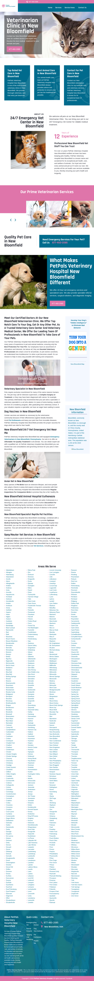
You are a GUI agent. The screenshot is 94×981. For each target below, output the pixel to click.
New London (53, 749)
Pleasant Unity (54, 871)
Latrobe (30, 865)
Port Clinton (53, 885)
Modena (52, 681)
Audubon (9, 621)
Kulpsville (31, 834)
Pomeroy (52, 880)
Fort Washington (33, 628)
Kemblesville (32, 807)
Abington (9, 572)
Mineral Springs (54, 676)
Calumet (9, 725)
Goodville (31, 685)
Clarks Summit (11, 767)
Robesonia (74, 608)
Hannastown (32, 716)
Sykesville (74, 736)
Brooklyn (9, 710)
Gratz (29, 703)
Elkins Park (31, 570)
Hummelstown (32, 769)
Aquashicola (10, 594)
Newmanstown (54, 769)
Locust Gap (53, 585)
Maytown (52, 641)
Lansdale (31, 858)
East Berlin (9, 885)
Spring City (74, 694)
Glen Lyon (31, 665)
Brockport (9, 696)
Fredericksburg (33, 634)
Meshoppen (53, 659)
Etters (30, 588)
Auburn (8, 619)
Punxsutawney (54, 893)
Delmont (9, 840)
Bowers (8, 681)
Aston (8, 614)
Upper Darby (75, 780)
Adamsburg (10, 574)
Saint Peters (75, 630)
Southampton (75, 690)
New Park (52, 758)
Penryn (51, 849)
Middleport (52, 661)
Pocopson (52, 878)
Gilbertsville (32, 659)
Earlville (8, 882)
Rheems (74, 594)
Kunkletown (32, 836)
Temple (73, 745)
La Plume (31, 838)
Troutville (74, 767)
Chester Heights (11, 754)
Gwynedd (31, 707)
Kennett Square (33, 809)
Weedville (74, 820)
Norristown (53, 778)
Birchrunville (10, 663)
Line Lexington (54, 572)
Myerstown (53, 718)
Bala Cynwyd (10, 628)
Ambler (8, 585)
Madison (52, 605)
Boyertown (9, 685)
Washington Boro (76, 809)
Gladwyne (31, 663)
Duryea (8, 880)
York (72, 880)
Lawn (29, 871)
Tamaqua (74, 741)
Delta (8, 842)
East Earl (9, 887)
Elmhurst (31, 574)
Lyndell (51, 601)
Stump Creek (75, 718)
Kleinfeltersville (33, 825)
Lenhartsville (32, 889)
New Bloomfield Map (77, 364)
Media (51, 652)
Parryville (52, 836)
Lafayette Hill (32, 840)
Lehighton (31, 885)
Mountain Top (53, 712)
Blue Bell (9, 674)
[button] (11, 220)
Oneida (51, 807)
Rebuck (73, 579)
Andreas (9, 588)
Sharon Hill (75, 652)
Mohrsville (52, 685)
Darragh (8, 831)
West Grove (75, 831)
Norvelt (51, 783)
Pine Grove (53, 862)
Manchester (53, 621)
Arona (8, 608)
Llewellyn (52, 583)
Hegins (30, 743)
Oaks (51, 794)
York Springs (75, 887)
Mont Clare (53, 687)
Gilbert (30, 654)
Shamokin (74, 650)
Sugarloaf (74, 721)
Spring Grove (75, 698)
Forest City (31, 625)
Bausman (9, 636)
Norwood (52, 785)
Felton (30, 608)
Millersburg (53, 667)
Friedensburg (32, 639)
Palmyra (52, 825)
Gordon (30, 687)
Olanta (51, 796)
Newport (52, 772)
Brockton (9, 698)
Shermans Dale (76, 663)
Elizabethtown (10, 900)
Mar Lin (51, 628)
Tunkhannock (75, 769)
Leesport (31, 882)
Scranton (74, 643)
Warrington (74, 807)
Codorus (9, 783)
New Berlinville (54, 734)
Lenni (29, 891)
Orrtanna (52, 816)
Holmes (30, 754)
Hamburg (31, 714)
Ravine (73, 572)
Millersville (52, 672)
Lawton (30, 873)
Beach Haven (10, 639)
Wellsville (74, 823)
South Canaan (76, 683)
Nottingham (53, 787)
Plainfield (52, 869)
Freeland (31, 636)
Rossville (74, 616)
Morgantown (53, 696)
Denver (8, 845)
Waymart (74, 814)
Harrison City (32, 729)
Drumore (9, 871)
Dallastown (9, 820)
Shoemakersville (76, 667)
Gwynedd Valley (33, 710)
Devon (8, 849)
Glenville (31, 683)
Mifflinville (52, 665)
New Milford (53, 752)
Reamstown (75, 577)
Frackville (31, 630)
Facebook (69, 978)
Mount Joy (52, 707)
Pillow (51, 858)
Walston (73, 800)
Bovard (8, 679)
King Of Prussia (33, 816)
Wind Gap (74, 858)
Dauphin (9, 834)
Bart (7, 632)
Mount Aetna (53, 701)
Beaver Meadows (11, 641)
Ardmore (9, 599)
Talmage (74, 738)
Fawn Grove (32, 603)
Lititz (51, 577)
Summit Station (76, 727)
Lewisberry (31, 898)
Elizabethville (10, 902)
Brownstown (10, 716)
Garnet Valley (32, 645)
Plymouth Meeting (55, 876)
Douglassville (10, 858)
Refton (73, 583)
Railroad (52, 902)
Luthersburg (53, 594)
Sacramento (75, 621)
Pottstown (52, 887)
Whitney (74, 845)
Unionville (74, 776)
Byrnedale (9, 723)
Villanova (74, 787)
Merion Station (54, 656)
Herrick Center (32, 747)
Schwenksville (76, 639)
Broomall (9, 714)
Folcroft (30, 616)
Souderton (74, 681)
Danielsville (10, 827)
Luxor (51, 597)
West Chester (75, 829)
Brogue (8, 705)
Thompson (74, 752)
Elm (29, 572)
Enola (30, 581)
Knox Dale (31, 829)
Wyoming (74, 878)
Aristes (8, 603)
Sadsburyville (75, 623)
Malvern (52, 616)
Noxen (51, 789)
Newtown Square (55, 774)
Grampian (31, 694)
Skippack (74, 674)
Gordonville (31, 690)
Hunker (30, 772)
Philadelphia (53, 854)
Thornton (74, 756)
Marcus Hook (53, 630)
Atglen (8, 616)
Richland (74, 599)
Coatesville (9, 778)
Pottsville (52, 889)
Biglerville (9, 661)
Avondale (9, 623)
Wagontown (75, 791)
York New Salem (76, 885)
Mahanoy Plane (54, 612)
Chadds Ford (10, 743)
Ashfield (8, 610)
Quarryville (53, 898)
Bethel (8, 656)
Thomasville (75, 749)
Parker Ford (53, 831)
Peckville (52, 842)
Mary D (51, 636)
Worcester (74, 869)
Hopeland (31, 763)
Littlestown (52, 579)
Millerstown (53, 670)
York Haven (75, 882)
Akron (8, 581)
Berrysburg (9, 650)
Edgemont (9, 896)
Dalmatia (9, 823)
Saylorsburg (75, 632)
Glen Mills (31, 667)
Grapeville (31, 701)
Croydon (9, 809)
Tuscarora (74, 772)
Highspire (31, 752)
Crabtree (9, 800)
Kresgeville (31, 831)
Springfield (74, 705)
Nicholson (52, 776)
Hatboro (30, 732)
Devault (8, 847)
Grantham (31, 696)
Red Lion (74, 581)
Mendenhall (53, 654)
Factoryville (31, 594)
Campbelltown (11, 729)
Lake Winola (32, 845)
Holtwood (31, 756)
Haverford (31, 736)
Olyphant (52, 805)
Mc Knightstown (54, 643)
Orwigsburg (53, 818)
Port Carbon (53, 882)
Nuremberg (53, 791)
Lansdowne (31, 860)
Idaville (30, 778)
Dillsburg (9, 851)
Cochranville (10, 780)
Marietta (52, 632)
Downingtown (10, 862)
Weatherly (74, 818)
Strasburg (74, 714)
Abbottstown (10, 570)
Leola (29, 896)
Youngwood (75, 891)
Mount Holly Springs (56, 705)
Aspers (8, 612)
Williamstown (75, 851)
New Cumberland (55, 741)
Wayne (73, 816)
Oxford (51, 820)
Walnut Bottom (76, 796)
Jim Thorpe (31, 796)
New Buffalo (53, 738)
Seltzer (73, 645)
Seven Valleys (76, 647)
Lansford (31, 862)
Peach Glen (53, 840)
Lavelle (30, 869)
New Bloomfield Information (77, 411)
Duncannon (10, 878)
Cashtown (9, 736)
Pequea (52, 851)
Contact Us (82, 7)
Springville (74, 707)
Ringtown (74, 605)
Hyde (29, 776)
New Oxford (53, 756)
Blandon (9, 670)
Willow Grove (75, 854)
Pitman (51, 865)
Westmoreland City (77, 836)
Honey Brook (32, 758)
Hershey (30, 749)
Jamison (30, 785)
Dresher (8, 865)
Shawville (74, 656)
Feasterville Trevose (34, 605)
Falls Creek (31, 601)
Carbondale (10, 732)
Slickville (74, 676)
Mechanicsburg (54, 650)
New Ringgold (54, 765)
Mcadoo (52, 647)
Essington (31, 585)
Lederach (31, 880)
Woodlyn (74, 867)
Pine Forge (53, 860)
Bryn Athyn (9, 718)
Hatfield (30, 734)
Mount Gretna (53, 703)
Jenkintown (31, 789)
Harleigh (30, 723)
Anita (7, 590)
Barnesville (9, 630)
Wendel (73, 825)
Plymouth (52, 873)
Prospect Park (54, 891)
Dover (8, 860)
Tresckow (74, 765)
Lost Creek (53, 590)
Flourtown (31, 614)
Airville (8, 579)
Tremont (74, 763)
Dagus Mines (10, 818)
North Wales (53, 780)
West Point (74, 834)
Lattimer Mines (32, 867)
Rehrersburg (75, 585)
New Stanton (53, 767)
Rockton (74, 612)
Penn (51, 847)
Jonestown (31, 798)
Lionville (52, 574)
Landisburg (31, 854)
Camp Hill (9, 727)
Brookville (9, 712)
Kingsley (31, 818)
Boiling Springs (11, 676)
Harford (30, 721)
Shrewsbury (75, 670)
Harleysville (32, 725)
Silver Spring (75, 672)
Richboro (74, 597)
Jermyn (30, 791)
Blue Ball (9, 672)
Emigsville (31, 579)
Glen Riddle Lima (33, 672)
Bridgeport (9, 694)
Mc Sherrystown (54, 645)
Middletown (53, 663)
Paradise (52, 829)
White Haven (75, 842)
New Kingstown (54, 747)
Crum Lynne (10, 811)
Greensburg (32, 705)
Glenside (31, 681)
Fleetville (31, 610)
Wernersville (75, 827)
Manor (51, 625)
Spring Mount (75, 703)
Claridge (9, 765)
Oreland (52, 814)
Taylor (73, 743)
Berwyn (8, 654)
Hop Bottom (32, 760)
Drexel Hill (9, 867)
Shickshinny (75, 665)
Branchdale (10, 687)
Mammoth (52, 619)
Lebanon (31, 876)
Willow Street (75, 856)
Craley (8, 803)
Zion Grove (74, 896)
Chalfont (9, 745)
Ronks (73, 614)
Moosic (51, 694)
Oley (51, 800)
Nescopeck (53, 727)
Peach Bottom (54, 838)
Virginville (74, 789)
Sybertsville (75, 734)
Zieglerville (74, 893)
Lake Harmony (32, 842)
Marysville (52, 639)
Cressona (9, 807)
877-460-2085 (33, 2)
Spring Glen (75, 696)
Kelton (30, 805)
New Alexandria (54, 732)
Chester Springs (11, 756)
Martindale (52, 634)
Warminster (75, 805)
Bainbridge (9, 625)
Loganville (52, 588)
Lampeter (31, 847)
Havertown (31, 738)
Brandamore (10, 690)
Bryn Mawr (9, 721)
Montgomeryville (54, 690)
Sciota (73, 641)
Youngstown (75, 889)
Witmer (73, 862)
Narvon (51, 725)
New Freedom (54, 743)
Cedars (8, 738)
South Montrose (76, 687)
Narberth (52, 723)
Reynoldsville (75, 592)
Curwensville (10, 816)
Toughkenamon (76, 758)
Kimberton (31, 814)
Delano (8, 838)
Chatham (9, 747)
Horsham (31, 765)
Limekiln (30, 902)
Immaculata (31, 780)
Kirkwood (31, 823)
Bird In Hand (10, 665)
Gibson (30, 652)
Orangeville (53, 811)
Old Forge (52, 798)
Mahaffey (52, 608)
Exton (30, 592)
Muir (50, 716)
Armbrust (9, 605)
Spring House (75, 701)
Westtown (74, 840)
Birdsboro (9, 667)
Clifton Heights (11, 774)
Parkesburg (53, 834)
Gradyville (31, 692)
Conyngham (10, 796)
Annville (8, 592)
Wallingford (75, 794)
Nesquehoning (54, 729)
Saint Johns (75, 628)
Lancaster (31, 849)
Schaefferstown (76, 634)
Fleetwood (31, 612)
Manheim (52, 623)
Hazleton (31, 741)
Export (30, 590)
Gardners (31, 643)
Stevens (74, 710)
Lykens (51, 599)
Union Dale (75, 774)
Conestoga (9, 791)
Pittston (51, 867)
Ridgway (74, 601)
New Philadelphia (55, 760)
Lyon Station (53, 603)
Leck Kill (30, 878)
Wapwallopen (75, 803)
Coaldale (9, 776)
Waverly (73, 811)
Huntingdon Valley (34, 774)
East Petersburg (11, 889)
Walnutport (74, 798)
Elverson (31, 577)
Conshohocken (11, 794)
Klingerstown (32, 827)
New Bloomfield (54, 736)
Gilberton (31, 656)
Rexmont (74, 590)
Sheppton (74, 661)
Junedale (31, 800)
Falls (29, 599)
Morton (51, 698)
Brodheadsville (11, 703)
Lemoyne (31, 887)
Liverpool (52, 581)
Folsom (30, 619)
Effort (7, 898)
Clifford (8, 772)
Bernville (9, 647)
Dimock (8, 854)
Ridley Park (75, 603)
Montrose (52, 692)
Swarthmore (75, 732)
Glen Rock (31, 674)
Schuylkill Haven (76, 636)
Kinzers (30, 820)
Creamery (9, 805)
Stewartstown (75, 712)
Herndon (31, 745)
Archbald (9, 597)
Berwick (8, 652)
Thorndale (74, 754)
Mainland (52, 614)
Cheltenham (10, 749)
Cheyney (9, 758)
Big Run (8, 659)
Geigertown (31, 647)
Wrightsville (75, 871)
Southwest (74, 692)
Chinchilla (9, 760)
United (73, 778)
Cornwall (9, 798)
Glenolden (31, 679)
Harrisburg (31, 727)
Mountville (52, 714)
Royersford (74, 619)
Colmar (8, 787)
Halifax (30, 712)
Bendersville (10, 643)
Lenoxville (31, 893)
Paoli (51, 827)
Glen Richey (32, 670)
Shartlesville (75, 654)
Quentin (52, 900)
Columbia (9, 789)
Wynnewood (75, 876)
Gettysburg (31, 650)
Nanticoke (52, 721)
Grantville (31, 698)
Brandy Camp (10, 692)
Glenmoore (31, 676)
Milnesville (52, 674)
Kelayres (31, 803)
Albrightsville (10, 583)
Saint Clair (74, 625)
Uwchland (74, 783)
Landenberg (32, 851)
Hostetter (31, 767)
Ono (50, 809)
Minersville (53, 679)
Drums (8, 873)
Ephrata (30, 583)
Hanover (30, 718)
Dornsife (9, 856)
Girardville (31, 661)
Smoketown (75, 679)
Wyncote (74, 873)
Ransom (74, 570)
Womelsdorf (75, 865)
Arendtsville (10, 601)
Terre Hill (74, 747)
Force (30, 623)
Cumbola (9, 814)
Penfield (52, 845)
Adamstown (10, 577)
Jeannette (31, 787)
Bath (7, 634)
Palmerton (52, 823)
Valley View (75, 785)
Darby (8, 829)
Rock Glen (74, 610)
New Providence (54, 763)
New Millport (53, 754)
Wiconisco (74, 847)
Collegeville (10, 785)
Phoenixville (53, 856)
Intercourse (31, 783)
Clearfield (9, 769)
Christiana (9, 763)
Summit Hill (75, 725)
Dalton (8, 825)
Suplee (73, 729)
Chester (8, 752)
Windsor (74, 860)
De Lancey (9, 836)
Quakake (52, 896)
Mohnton (52, 683)
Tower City (74, 760)
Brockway (9, 701)
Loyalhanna (53, 592)
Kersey (30, 811)
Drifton (8, 869)
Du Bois (8, 876)
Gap (29, 641)
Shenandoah (75, 659)
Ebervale (9, 893)
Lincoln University (55, 570)
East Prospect (10, 891)
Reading (74, 574)
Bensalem (9, 645)
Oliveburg (52, 803)
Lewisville (31, 900)
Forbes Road (32, 621)
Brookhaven (10, 707)
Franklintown (32, 632)
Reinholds (74, 588)
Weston (73, 838)
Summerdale (75, 723)
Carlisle (8, 734)
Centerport (9, 741)
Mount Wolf (53, 710)
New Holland (53, 745)
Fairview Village (33, 597)
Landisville (31, 856)
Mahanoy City (53, 610)
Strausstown (75, 716)
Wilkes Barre (75, 849)
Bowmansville (10, 683)
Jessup (30, 794)
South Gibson (75, 685)
